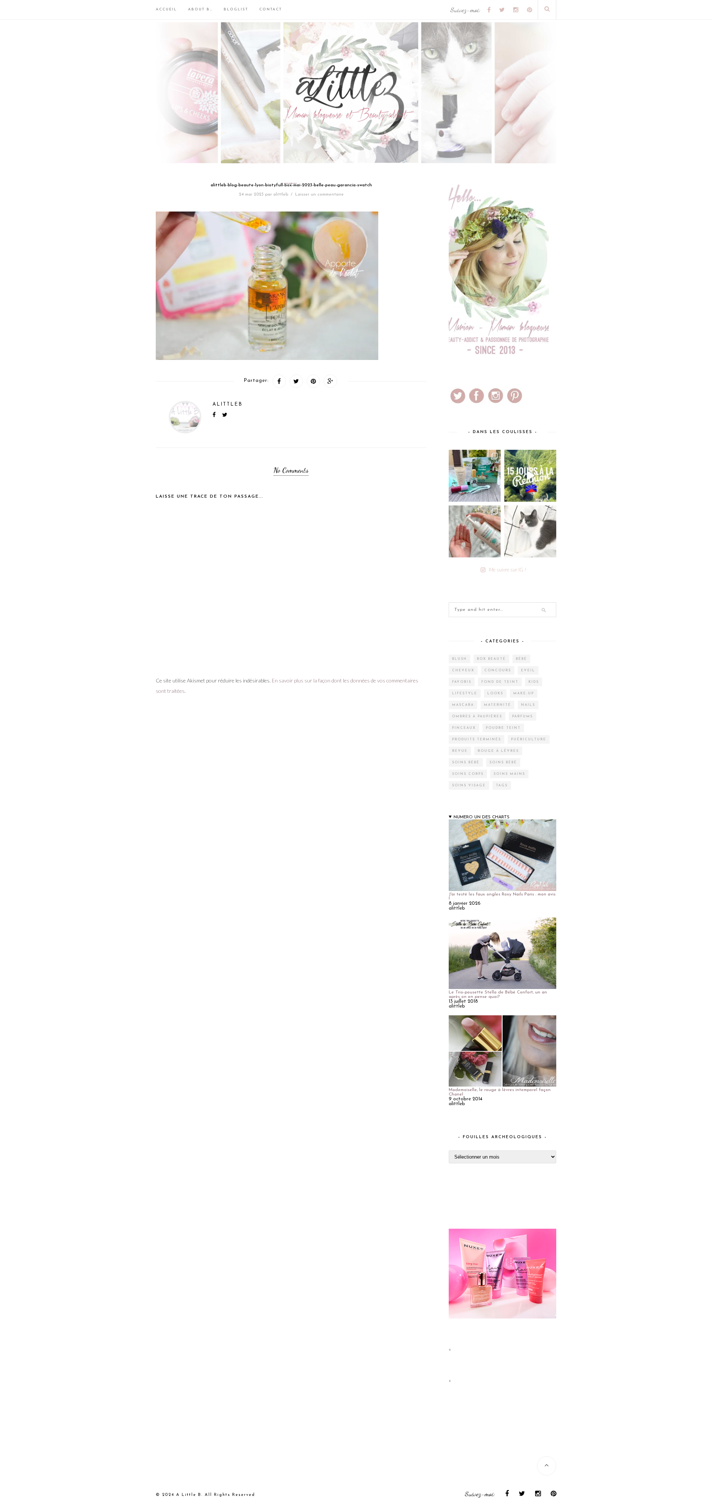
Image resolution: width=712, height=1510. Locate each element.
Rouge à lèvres (498, 751)
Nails (528, 705)
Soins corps (468, 774)
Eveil (528, 670)
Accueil (166, 9)
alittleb (280, 194)
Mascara (463, 705)
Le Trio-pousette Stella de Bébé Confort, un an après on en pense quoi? (498, 994)
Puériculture (528, 739)
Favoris (461, 682)
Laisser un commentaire (319, 194)
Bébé (521, 659)
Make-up (523, 693)
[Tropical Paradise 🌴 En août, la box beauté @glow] (475, 476)
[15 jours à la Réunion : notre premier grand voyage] (530, 476)
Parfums (522, 716)
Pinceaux (464, 728)
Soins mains (509, 774)
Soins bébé (465, 762)
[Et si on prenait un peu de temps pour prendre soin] (475, 531)
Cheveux (463, 670)
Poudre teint (503, 728)
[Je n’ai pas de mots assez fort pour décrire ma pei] (530, 531)
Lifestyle (464, 693)
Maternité (497, 705)
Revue (460, 751)
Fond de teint (499, 682)
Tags (502, 785)
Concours (497, 670)
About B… (200, 9)
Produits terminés (476, 739)
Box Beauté (491, 659)
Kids (533, 682)
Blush (459, 659)
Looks (495, 693)
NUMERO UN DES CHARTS (482, 817)
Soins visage (469, 785)
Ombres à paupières (477, 716)
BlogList (236, 9)
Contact (270, 9)
